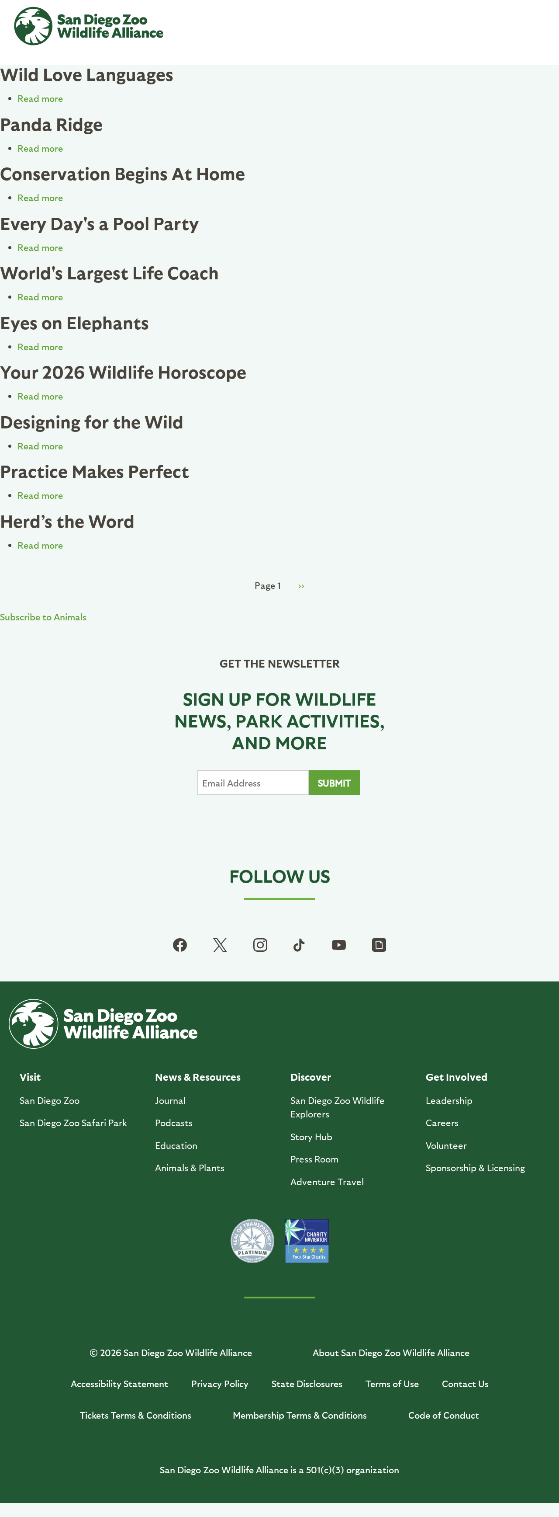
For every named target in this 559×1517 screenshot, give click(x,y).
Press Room (314, 1158)
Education (176, 1145)
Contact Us (465, 1383)
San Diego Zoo (49, 1100)
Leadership (449, 1100)
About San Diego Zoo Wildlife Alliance (391, 1352)
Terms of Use (392, 1383)
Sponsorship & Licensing (475, 1167)
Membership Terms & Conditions (300, 1414)
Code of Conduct (443, 1414)
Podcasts (174, 1122)
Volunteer (446, 1145)
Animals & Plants (189, 1167)
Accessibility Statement (119, 1383)
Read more (40, 98)
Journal (170, 1100)
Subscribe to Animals (43, 616)
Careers (442, 1122)
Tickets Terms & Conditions (135, 1414)
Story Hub (311, 1136)
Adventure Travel (327, 1181)
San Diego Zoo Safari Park (73, 1122)
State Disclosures (307, 1383)
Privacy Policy (219, 1383)
